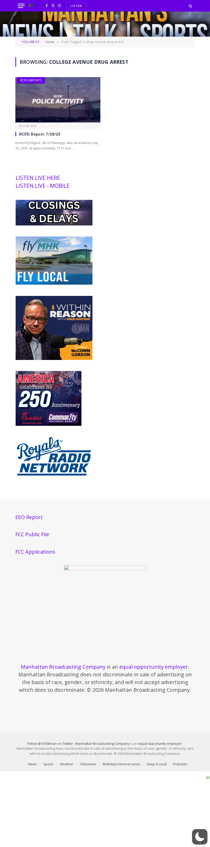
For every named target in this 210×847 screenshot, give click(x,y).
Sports (48, 764)
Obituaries (88, 764)
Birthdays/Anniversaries (122, 764)
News (32, 764)
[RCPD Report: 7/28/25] (57, 99)
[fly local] (54, 283)
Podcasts (180, 764)
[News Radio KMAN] (31, 6)
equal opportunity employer (153, 666)
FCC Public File (32, 534)
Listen (76, 6)
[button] (199, 836)
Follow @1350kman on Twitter (50, 743)
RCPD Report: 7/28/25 (39, 134)
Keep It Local (156, 764)
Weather (67, 764)
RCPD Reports (31, 80)
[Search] (190, 6)
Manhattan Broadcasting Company (63, 666)
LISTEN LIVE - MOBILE (43, 185)
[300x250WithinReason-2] (54, 358)
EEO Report (29, 517)
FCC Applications (35, 551)
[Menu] (21, 6)
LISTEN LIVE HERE (38, 177)
